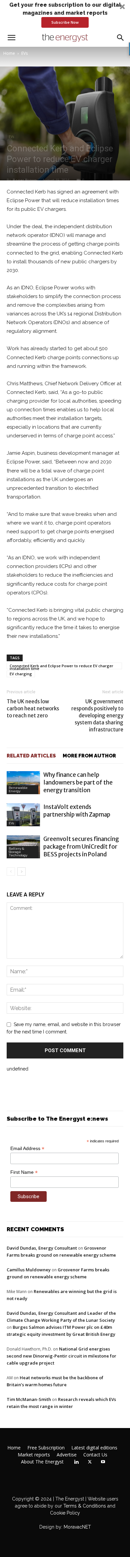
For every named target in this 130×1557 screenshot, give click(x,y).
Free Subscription (46, 1448)
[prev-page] (11, 871)
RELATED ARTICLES (31, 756)
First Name (24, 1172)
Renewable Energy (18, 789)
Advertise (67, 1455)
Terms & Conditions (84, 1506)
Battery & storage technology (18, 852)
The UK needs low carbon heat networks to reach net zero (33, 708)
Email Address (27, 1148)
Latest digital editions (94, 1448)
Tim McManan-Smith (29, 1399)
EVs (24, 53)
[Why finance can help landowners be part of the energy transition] (23, 782)
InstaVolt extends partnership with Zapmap (76, 810)
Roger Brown (25, 179)
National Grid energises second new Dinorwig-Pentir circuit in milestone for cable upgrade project (61, 1356)
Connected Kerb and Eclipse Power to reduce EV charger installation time (61, 666)
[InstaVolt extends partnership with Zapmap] (23, 814)
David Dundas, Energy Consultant (42, 1248)
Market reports (34, 1455)
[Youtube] (103, 1462)
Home (9, 53)
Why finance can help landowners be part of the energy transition (78, 782)
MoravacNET (77, 1527)
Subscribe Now (65, 22)
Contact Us (95, 1455)
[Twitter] (90, 1462)
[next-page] (21, 871)
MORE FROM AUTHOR (89, 756)
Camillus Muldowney (29, 1270)
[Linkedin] (76, 1462)
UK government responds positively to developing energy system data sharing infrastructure (97, 715)
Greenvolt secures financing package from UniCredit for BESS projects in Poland (81, 846)
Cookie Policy (65, 1513)
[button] (65, 14)
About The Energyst (42, 1462)
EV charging (21, 673)
